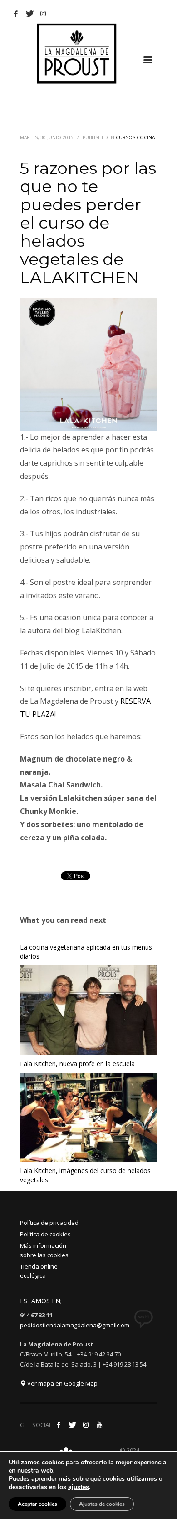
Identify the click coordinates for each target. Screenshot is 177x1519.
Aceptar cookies (37, 1504)
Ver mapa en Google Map (62, 1383)
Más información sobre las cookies (44, 1250)
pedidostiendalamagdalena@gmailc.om (74, 1325)
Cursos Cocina (135, 137)
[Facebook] (16, 13)
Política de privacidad (49, 1223)
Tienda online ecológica (39, 1271)
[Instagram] (86, 1425)
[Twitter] (29, 13)
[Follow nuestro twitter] (72, 1425)
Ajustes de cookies (102, 1504)
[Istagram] (43, 13)
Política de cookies (45, 1234)
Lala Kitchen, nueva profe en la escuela (77, 1063)
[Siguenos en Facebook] (58, 1425)
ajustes (78, 1487)
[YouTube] (99, 1425)
